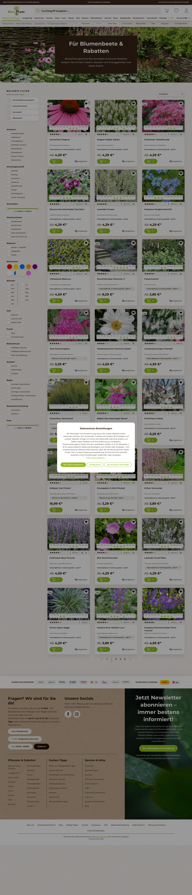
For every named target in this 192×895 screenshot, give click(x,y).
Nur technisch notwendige (118, 465)
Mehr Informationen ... (96, 458)
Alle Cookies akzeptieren (73, 465)
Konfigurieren (95, 465)
